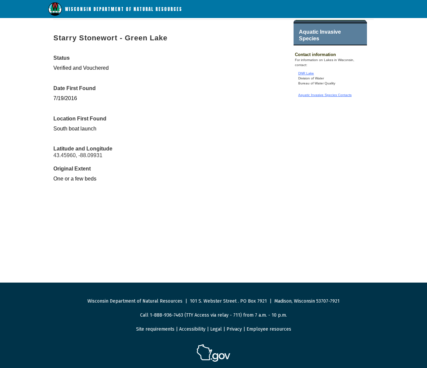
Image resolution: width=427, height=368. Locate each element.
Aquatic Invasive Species (320, 35)
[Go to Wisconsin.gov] (213, 360)
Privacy (234, 329)
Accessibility (192, 329)
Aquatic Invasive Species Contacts (325, 95)
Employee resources (269, 329)
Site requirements (155, 329)
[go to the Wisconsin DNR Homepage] (55, 14)
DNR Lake (306, 73)
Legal (216, 329)
